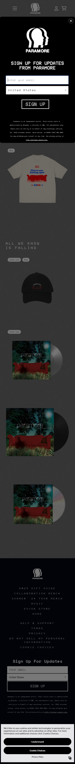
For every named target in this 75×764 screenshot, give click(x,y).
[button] (71, 21)
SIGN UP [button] (35, 104)
